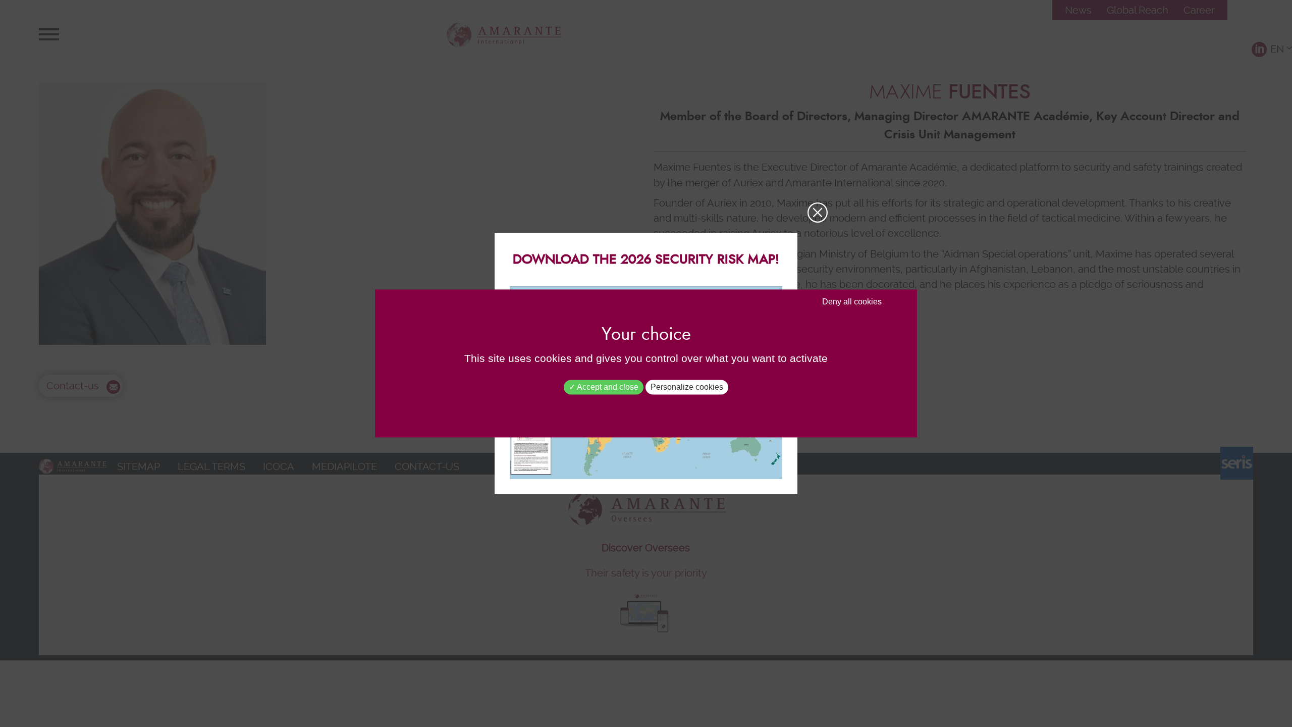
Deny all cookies (852, 301)
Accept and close (606, 387)
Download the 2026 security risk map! (646, 259)
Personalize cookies (687, 387)
